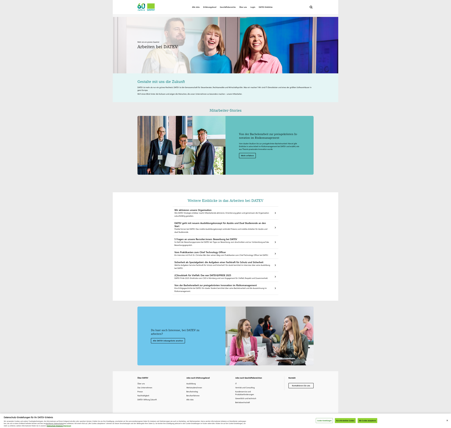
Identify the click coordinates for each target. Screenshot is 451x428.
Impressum (67, 426)
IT (236, 383)
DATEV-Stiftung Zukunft (147, 399)
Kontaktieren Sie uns (301, 385)
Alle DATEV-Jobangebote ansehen (168, 340)
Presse (140, 391)
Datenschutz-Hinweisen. (55, 426)
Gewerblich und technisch (245, 398)
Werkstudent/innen (194, 387)
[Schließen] (447, 420)
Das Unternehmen (144, 387)
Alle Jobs (196, 7)
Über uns (243, 7)
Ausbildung (191, 383)
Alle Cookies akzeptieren (367, 421)
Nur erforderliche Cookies (345, 421)
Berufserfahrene (192, 395)
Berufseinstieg (192, 391)
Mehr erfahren (247, 155)
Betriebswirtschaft (242, 402)
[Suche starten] (311, 7)
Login (252, 7)
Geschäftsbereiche (228, 7)
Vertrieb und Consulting (245, 387)
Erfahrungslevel (209, 7)
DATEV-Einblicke (266, 7)
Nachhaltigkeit (143, 395)
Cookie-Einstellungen (324, 421)
